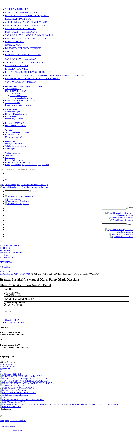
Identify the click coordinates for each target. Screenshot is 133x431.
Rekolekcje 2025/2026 (14, 123)
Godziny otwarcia (12, 153)
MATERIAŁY (6, 262)
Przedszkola (15, 93)
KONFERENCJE (12, 135)
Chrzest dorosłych (12, 112)
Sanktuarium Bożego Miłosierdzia (25, 62)
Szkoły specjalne (12, 148)
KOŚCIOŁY (25, 274)
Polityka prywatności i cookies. (13, 421)
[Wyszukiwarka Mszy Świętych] (19, 196)
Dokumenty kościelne (14, 119)
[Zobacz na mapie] (13, 199)
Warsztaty (9, 130)
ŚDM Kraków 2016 (15, 45)
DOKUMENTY (7, 364)
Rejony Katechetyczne (14, 160)
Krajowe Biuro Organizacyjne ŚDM (25, 38)
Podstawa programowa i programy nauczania (23, 86)
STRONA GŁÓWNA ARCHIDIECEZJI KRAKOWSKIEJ (18, 169)
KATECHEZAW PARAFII (6, 249)
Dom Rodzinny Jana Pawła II (21, 32)
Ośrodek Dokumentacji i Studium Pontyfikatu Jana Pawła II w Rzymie (45, 75)
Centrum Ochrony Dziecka (20, 82)
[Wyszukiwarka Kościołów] (17, 201)
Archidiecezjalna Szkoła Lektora (25, 25)
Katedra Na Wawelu (16, 69)
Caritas (9, 51)
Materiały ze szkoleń (13, 137)
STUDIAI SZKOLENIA (6, 256)
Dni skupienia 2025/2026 (15, 125)
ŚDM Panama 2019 (14, 41)
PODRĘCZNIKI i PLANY (16, 91)
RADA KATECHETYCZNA (17, 162)
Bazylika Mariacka (16, 65)
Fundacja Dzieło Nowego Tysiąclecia (27, 15)
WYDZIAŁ (5, 267)
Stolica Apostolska (16, 9)
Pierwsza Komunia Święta (16, 114)
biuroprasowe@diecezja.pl (8, 426)
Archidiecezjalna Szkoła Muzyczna (26, 22)
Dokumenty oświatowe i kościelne (19, 105)
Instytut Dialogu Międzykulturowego (28, 72)
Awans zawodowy (13, 88)
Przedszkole (10, 141)
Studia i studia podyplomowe (17, 132)
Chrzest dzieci (11, 109)
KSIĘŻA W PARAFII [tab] (14, 322)
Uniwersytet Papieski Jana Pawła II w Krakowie (32, 78)
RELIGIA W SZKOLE (9, 246)
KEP (2, 371)
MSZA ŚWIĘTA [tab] (12, 320)
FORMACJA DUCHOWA (11, 253)
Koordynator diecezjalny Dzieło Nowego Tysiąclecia (27, 164)
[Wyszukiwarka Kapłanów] (17, 203)
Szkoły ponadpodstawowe (21, 98)
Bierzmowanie (11, 116)
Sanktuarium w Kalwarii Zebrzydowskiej (29, 35)
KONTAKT (5, 271)
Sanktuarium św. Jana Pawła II (22, 59)
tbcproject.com (17, 430)
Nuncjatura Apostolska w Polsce (24, 12)
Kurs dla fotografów (18, 19)
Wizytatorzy (10, 157)
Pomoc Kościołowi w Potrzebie (23, 48)
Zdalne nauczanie (12, 103)
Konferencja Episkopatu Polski (23, 55)
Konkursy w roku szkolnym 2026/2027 (21, 100)
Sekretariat (9, 155)
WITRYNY (5, 369)
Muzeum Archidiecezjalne (20, 28)
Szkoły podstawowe (18, 96)
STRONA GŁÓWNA (9, 274)
